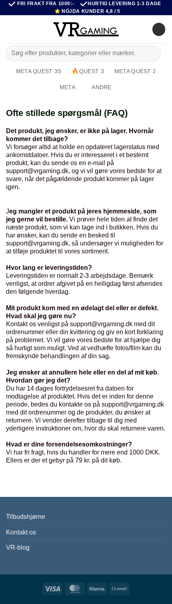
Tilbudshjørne (25, 516)
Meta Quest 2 (135, 71)
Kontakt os (21, 532)
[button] (11, 29)
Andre (101, 87)
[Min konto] (142, 29)
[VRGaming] (86, 29)
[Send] (151, 53)
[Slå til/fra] (161, 532)
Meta (67, 87)
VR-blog (18, 547)
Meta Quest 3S (39, 71)
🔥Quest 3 (88, 71)
